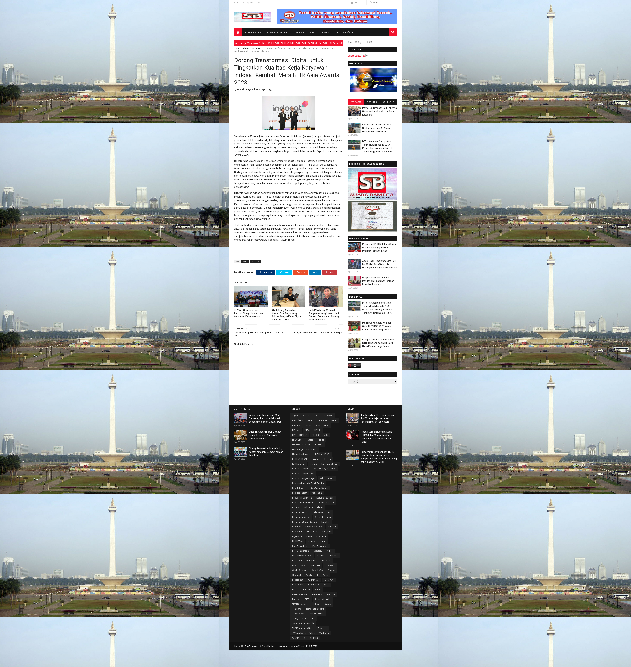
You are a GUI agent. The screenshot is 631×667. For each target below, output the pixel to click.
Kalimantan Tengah (301, 517)
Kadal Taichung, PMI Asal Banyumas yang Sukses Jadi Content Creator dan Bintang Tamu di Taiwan (324, 315)
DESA (307, 430)
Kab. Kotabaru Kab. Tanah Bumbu (308, 483)
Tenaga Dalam (299, 618)
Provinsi (331, 594)
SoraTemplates (252, 646)
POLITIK (306, 589)
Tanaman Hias (316, 613)
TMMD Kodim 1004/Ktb (303, 623)
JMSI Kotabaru (298, 464)
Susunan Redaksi (254, 32)
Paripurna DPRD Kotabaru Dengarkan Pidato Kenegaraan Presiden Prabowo (378, 281)
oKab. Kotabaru (299, 570)
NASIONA (315, 565)
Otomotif (296, 575)
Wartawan (324, 633)
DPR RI (317, 430)
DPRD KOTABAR (299, 435)
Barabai (323, 420)
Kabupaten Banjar (324, 497)
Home (237, 2)
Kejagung (326, 531)
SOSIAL (316, 604)
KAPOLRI (332, 526)
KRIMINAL (321, 555)
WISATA (295, 637)
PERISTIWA (328, 579)
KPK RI (330, 550)
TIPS (312, 618)
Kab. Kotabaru (326, 478)
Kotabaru (318, 550)
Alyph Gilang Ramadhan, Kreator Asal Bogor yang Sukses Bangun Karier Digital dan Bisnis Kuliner (286, 315)
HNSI (321, 439)
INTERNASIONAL (299, 459)
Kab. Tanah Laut (299, 492)
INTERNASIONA (322, 454)
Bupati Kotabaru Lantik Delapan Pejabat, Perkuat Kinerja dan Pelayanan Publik (265, 435)
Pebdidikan (297, 579)
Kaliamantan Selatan (313, 507)
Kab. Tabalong (299, 488)
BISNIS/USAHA (322, 425)
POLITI (295, 589)
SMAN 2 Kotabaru (300, 604)
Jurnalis (313, 464)
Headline (310, 439)
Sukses (328, 604)
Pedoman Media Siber (278, 32)
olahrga (331, 570)
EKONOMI (296, 439)
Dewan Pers (299, 32)
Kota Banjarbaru (300, 546)
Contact (260, 2)
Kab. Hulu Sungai (300, 468)
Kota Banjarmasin (300, 550)
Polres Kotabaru (299, 594)
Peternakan (313, 584)
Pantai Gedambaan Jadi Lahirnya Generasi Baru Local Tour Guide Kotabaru (379, 111)
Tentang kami (248, 2)
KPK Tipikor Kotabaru (302, 555)
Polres (318, 589)
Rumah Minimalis (322, 599)
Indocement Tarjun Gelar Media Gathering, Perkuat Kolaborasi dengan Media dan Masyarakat (265, 418)
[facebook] (352, 2)
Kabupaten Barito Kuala (303, 502)
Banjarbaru (297, 420)
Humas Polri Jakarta (301, 454)
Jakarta (246, 48)
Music (304, 565)
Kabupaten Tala (326, 502)
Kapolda (325, 522)
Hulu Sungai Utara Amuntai (304, 449)
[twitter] (356, 2)
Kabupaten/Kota (345, 32)
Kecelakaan (312, 531)
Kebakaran (297, 531)
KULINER (334, 555)
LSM (300, 560)
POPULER (372, 102)
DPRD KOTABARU (320, 435)
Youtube (314, 637)
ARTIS (316, 415)
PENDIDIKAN (313, 579)
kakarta (295, 507)
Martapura (311, 560)
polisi (326, 584)
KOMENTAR (389, 102)
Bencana (296, 425)
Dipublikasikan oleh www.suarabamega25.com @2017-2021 (289, 646)
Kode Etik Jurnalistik (321, 32)
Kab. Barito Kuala (329, 464)
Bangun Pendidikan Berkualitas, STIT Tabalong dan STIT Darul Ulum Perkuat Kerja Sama (378, 343)
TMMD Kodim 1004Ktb (302, 628)
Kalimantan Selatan (322, 512)
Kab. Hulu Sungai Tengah (303, 478)
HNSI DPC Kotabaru (301, 444)
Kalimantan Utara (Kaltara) (304, 522)
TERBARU (356, 102)
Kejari (309, 536)
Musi (294, 565)
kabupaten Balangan (302, 497)
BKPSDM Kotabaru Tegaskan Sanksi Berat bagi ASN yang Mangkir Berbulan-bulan (377, 128)
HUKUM (318, 444)
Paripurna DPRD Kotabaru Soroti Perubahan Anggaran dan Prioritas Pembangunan (379, 247)
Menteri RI (325, 560)
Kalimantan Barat (300, 512)
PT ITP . (307, 599)
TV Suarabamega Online (303, 633)
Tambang (296, 608)
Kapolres (296, 526)
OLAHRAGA (317, 570)
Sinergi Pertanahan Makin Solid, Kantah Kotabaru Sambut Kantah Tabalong (266, 451)
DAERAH (296, 430)
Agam (295, 415)
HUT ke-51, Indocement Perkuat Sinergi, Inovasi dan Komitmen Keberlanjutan (248, 313)
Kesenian (312, 541)
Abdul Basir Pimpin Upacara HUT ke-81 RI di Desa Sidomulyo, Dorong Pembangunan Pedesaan (379, 264)
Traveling (322, 628)
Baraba (311, 420)
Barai (333, 420)
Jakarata (316, 459)
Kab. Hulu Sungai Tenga (303, 473)
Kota (323, 541)
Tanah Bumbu (298, 613)
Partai (325, 575)
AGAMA (306, 415)
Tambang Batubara (315, 608)
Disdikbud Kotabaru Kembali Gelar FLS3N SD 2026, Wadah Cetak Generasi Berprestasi (377, 326)
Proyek (295, 599)
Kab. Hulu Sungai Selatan (324, 468)
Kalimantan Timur (323, 517)
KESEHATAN (297, 541)
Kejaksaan (297, 536)
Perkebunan (298, 584)
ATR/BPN (328, 415)
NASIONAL (257, 48)
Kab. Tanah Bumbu (319, 488)
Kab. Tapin (317, 492)
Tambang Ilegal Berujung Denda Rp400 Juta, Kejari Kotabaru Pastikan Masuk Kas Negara (377, 418)
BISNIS (308, 425)
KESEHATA (321, 536)
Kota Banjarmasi (320, 546)
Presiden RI (317, 594)
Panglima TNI (312, 575)
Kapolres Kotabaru (314, 526)
